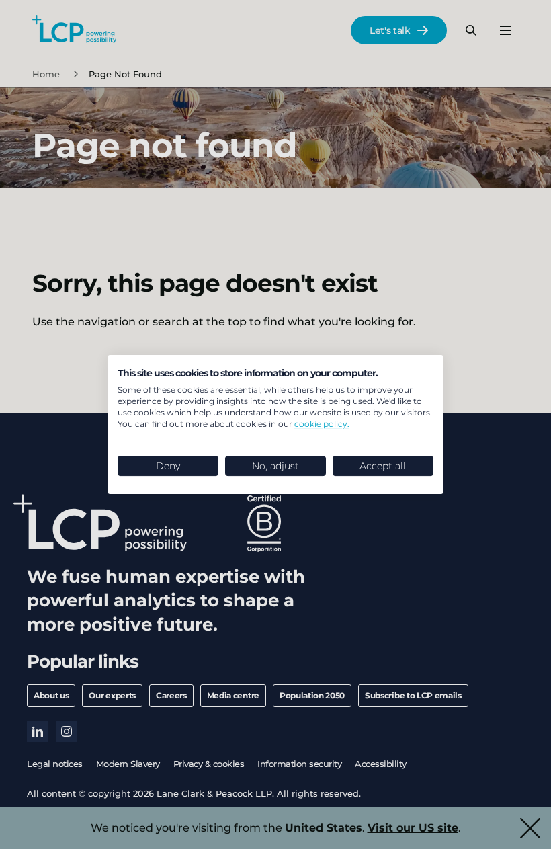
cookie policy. (321, 424)
